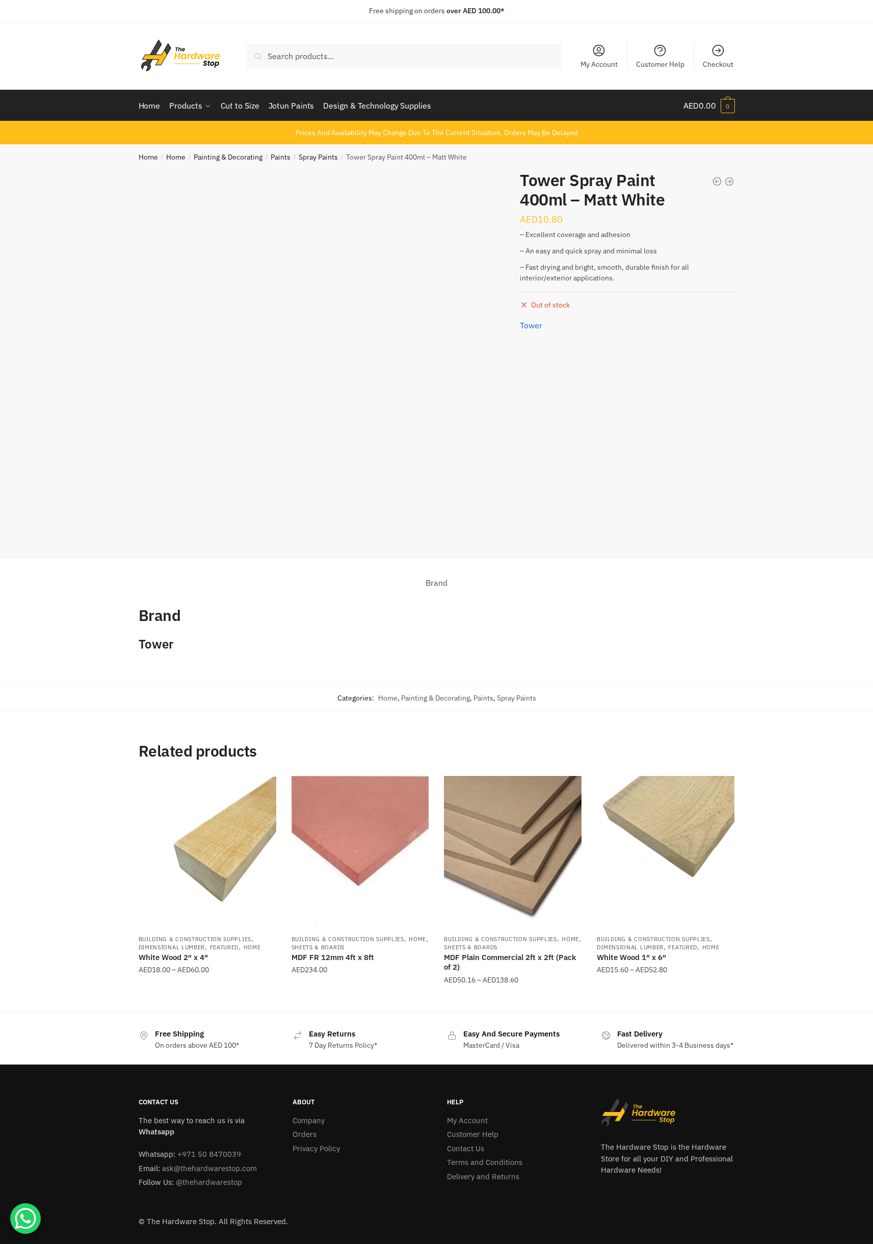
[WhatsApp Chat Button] (25, 1218)
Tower (531, 325)
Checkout (718, 64)
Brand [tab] (436, 583)
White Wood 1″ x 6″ (631, 957)
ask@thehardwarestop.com (209, 1168)
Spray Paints (318, 157)
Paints (280, 157)
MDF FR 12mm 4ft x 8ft (333, 957)
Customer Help (660, 64)
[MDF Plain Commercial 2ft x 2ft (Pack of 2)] (512, 852)
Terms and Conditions (484, 1162)
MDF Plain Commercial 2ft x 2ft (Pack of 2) (510, 962)
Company (309, 1120)
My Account (599, 64)
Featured (224, 947)
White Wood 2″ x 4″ (173, 957)
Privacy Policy (316, 1148)
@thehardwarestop (209, 1182)
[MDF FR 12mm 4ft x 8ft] (360, 852)
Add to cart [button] (360, 1000)
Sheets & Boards (318, 947)
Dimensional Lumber (172, 947)
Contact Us (465, 1148)
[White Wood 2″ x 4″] (207, 852)
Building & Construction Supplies (195, 939)
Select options (207, 1000)
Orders (304, 1134)
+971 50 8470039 (209, 1154)
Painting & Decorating (228, 157)
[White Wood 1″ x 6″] (665, 852)
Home (148, 157)
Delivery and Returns (483, 1176)
